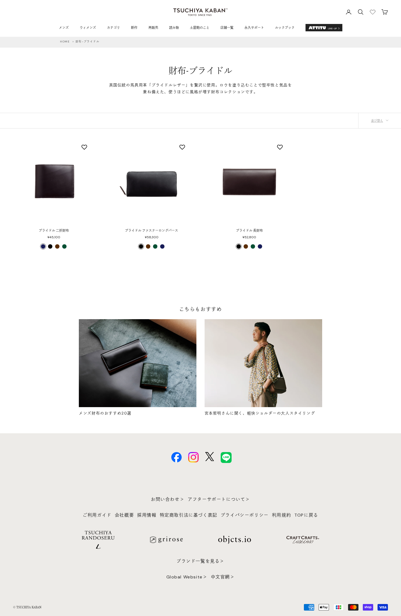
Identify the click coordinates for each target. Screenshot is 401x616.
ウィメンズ (88, 28)
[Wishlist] (372, 12)
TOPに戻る (306, 515)
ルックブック (285, 28)
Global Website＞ (187, 577)
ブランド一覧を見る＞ (200, 561)
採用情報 (146, 515)
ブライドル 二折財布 (54, 230)
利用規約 (281, 515)
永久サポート (254, 28)
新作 (134, 28)
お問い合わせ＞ (167, 499)
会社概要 (124, 515)
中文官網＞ (223, 577)
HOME (65, 41)
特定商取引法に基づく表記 (188, 515)
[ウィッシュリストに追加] (85, 147)
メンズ (64, 28)
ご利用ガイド (97, 515)
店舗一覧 (227, 28)
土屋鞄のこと (200, 28)
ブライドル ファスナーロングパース (151, 230)
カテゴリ (113, 28)
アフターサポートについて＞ (219, 499)
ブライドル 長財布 (249, 230)
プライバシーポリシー (245, 515)
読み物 (174, 28)
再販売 (153, 28)
